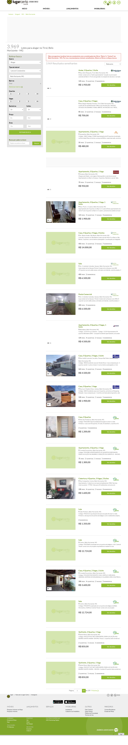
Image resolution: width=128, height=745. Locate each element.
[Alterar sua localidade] (105, 2)
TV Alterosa (10, 727)
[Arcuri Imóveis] (116, 326)
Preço (11, 114)
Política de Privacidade (91, 713)
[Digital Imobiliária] (116, 203)
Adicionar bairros (15, 87)
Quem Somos (89, 711)
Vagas (11, 99)
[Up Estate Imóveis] (116, 172)
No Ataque (29, 724)
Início (24, 9)
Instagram (34, 695)
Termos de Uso (89, 715)
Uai (27, 720)
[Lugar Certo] (8, 696)
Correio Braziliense (109, 709)
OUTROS (88, 707)
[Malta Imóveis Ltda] (116, 71)
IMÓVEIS (10, 707)
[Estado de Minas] (33, 2)
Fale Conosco (89, 709)
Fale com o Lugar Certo (22, 695)
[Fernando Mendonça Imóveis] (116, 418)
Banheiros (12, 106)
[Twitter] (111, 696)
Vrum (28, 722)
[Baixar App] (58, 704)
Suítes (28, 106)
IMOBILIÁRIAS (71, 707)
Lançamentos (72, 9)
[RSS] (117, 696)
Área (10, 123)
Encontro (29, 729)
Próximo (94, 690)
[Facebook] (108, 696)
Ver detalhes (111, 85)
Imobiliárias (99, 9)
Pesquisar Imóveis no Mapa (15, 709)
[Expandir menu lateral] (118, 2)
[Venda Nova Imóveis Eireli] (116, 356)
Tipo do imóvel (14, 67)
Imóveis (46, 9)
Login (11, 695)
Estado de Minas (109, 711)
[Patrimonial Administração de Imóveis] (116, 132)
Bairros (11, 81)
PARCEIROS (108, 707)
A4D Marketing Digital (52, 720)
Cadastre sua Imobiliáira (72, 711)
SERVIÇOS (49, 707)
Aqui (8, 722)
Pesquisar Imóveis (12, 711)
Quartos (12, 91)
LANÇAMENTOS (32, 707)
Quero (11, 59)
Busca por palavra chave (17, 140)
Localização (13, 76)
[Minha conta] (114, 2)
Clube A (28, 730)
